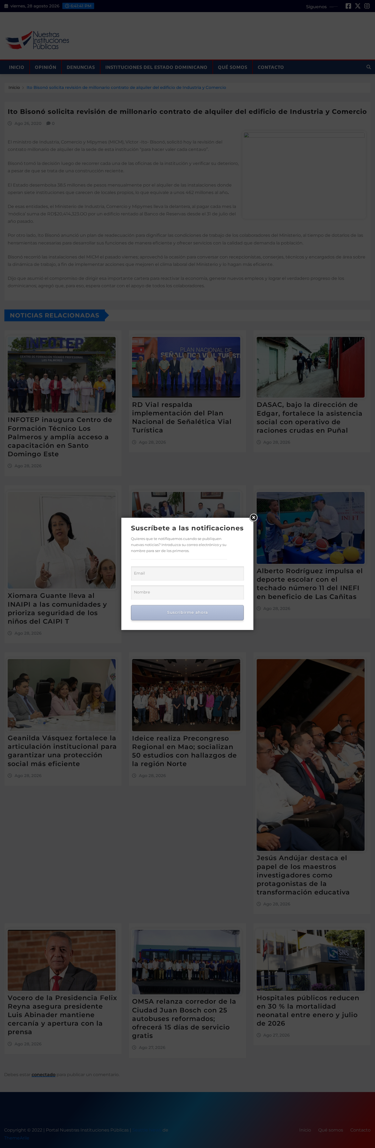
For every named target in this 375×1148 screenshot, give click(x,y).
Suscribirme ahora (187, 612)
